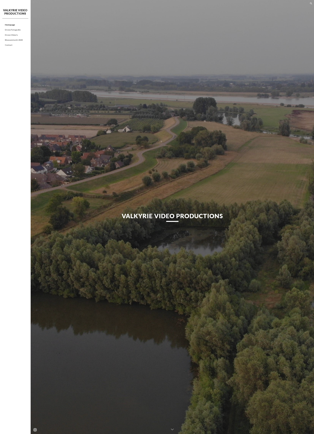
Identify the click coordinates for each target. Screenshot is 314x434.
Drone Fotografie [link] (13, 30)
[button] (311, 3)
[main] (172, 217)
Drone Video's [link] (11, 35)
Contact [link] (8, 45)
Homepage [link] (10, 25)
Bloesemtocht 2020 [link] (14, 40)
